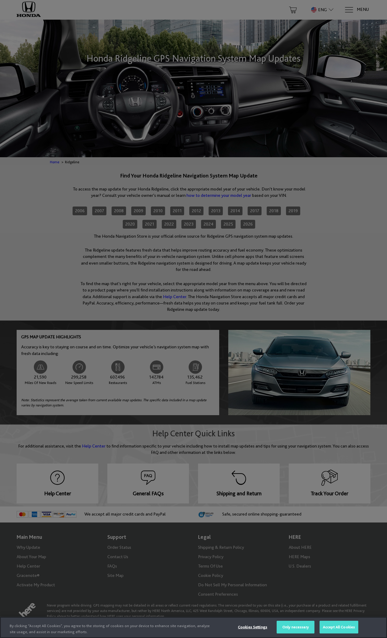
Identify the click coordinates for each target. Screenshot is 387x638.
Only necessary (295, 627)
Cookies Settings (252, 627)
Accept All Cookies (339, 627)
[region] (193, 627)
